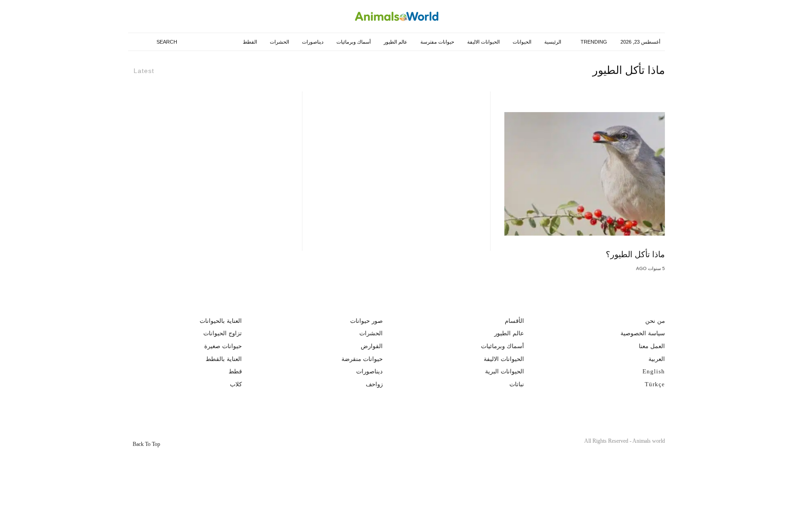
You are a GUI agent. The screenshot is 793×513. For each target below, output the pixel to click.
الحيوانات (521, 42)
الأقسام (514, 320)
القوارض (372, 346)
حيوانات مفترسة (436, 42)
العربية (656, 358)
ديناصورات (312, 42)
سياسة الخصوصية (642, 333)
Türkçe (655, 384)
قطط (235, 371)
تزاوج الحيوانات (222, 333)
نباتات (516, 384)
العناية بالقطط (224, 358)
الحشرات (278, 42)
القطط (249, 42)
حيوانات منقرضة (362, 358)
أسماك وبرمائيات (352, 42)
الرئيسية (551, 42)
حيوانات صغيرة (223, 346)
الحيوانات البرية (504, 371)
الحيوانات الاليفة (482, 42)
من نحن (655, 320)
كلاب (236, 384)
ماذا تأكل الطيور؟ (635, 254)
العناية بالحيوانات (221, 320)
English (653, 371)
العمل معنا (652, 346)
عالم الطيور (395, 42)
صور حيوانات (366, 320)
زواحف (374, 384)
